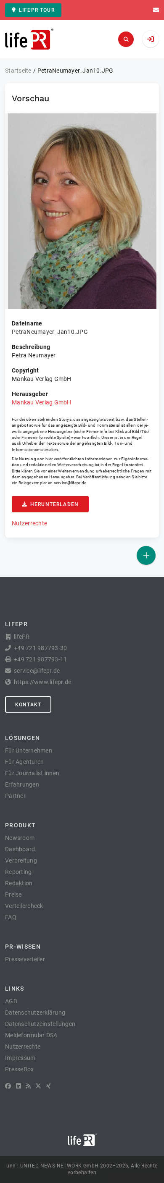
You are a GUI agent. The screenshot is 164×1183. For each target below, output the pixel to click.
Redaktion (18, 883)
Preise (13, 894)
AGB (11, 1001)
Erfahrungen (22, 784)
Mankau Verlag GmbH (41, 402)
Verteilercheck (24, 905)
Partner (15, 795)
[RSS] (28, 1086)
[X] (38, 1086)
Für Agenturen (24, 761)
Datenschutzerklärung (35, 1012)
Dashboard (20, 849)
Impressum (20, 1057)
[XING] (48, 1086)
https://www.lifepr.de (42, 682)
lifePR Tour (37, 10)
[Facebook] (8, 1086)
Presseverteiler (25, 959)
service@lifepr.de (70, 482)
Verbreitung (21, 860)
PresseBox (19, 1069)
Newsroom (19, 837)
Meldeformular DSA (31, 1035)
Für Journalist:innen (32, 773)
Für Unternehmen (28, 750)
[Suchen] (126, 39)
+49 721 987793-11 (40, 659)
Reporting (18, 871)
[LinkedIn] (18, 1086)
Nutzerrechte (29, 523)
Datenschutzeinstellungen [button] (40, 1023)
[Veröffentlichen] (146, 555)
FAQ (10, 917)
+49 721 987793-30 (40, 648)
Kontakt (28, 705)
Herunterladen (54, 504)
